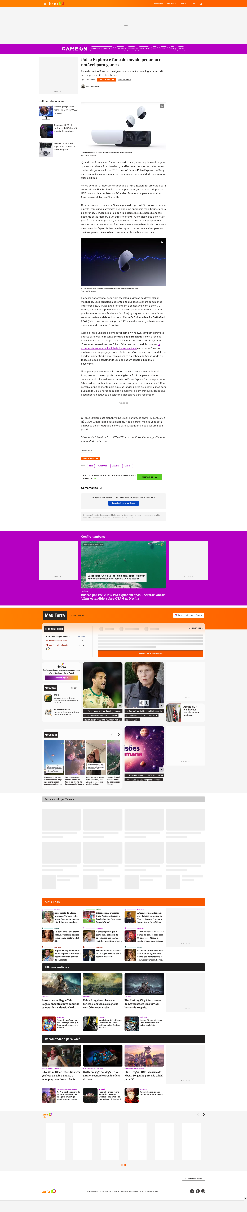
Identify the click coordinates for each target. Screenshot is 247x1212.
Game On (127, 466)
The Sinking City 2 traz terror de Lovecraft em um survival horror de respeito (143, 1004)
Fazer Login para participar (123, 503)
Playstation (102, 466)
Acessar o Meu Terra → (79, 615)
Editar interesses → (196, 628)
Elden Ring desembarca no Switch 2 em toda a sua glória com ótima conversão (100, 1004)
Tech (91, 466)
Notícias (84, 591)
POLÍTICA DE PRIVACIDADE (147, 1191)
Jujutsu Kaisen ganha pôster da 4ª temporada (151, 1093)
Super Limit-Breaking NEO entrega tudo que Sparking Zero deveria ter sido (67, 1024)
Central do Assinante (176, 4)
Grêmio (98, 909)
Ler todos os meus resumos (151, 653)
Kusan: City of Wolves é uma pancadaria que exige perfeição (151, 1023)
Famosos (140, 909)
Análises (115, 466)
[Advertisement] (185, 1023)
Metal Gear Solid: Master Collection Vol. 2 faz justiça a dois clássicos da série (110, 1024)
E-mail (194, 4)
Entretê (57, 909)
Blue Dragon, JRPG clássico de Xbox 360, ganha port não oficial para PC (144, 1075)
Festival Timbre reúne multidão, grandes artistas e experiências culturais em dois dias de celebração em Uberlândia (110, 1096)
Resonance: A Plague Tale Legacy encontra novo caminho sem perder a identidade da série (60, 1004)
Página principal (56, 4)
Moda (56, 928)
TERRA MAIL (158, 4)
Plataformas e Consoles (51, 1068)
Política (57, 947)
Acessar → (75, 687)
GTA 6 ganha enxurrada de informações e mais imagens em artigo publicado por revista (68, 1096)
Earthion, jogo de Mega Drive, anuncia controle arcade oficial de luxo (101, 1075)
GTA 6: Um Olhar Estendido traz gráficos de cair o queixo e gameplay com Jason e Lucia (61, 1075)
